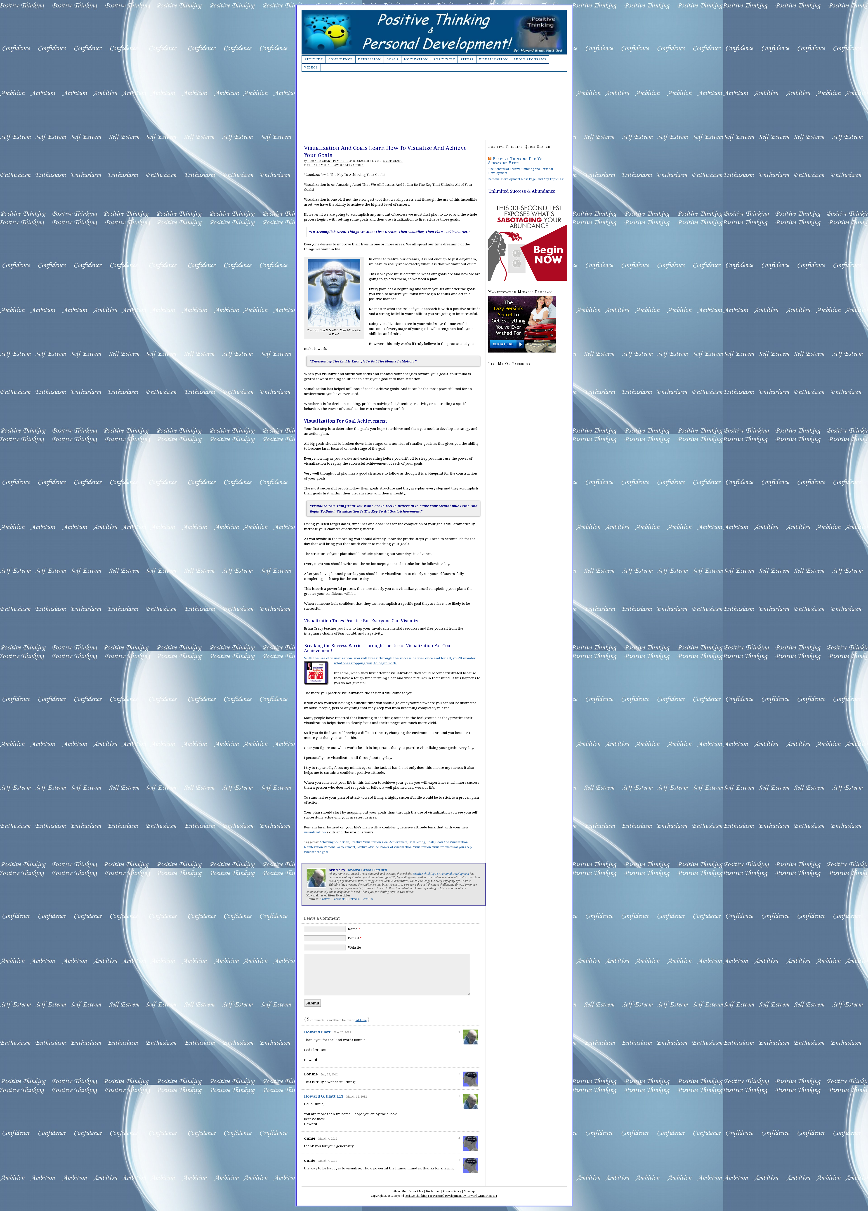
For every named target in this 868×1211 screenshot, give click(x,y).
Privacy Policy (452, 1191)
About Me (399, 1191)
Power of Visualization (396, 847)
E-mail (355, 938)
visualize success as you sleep (452, 847)
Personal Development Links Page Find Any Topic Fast (526, 179)
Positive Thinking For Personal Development (441, 873)
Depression (369, 59)
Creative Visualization (366, 842)
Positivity (444, 59)
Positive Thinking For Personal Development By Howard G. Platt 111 (434, 32)
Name (354, 929)
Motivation (416, 59)
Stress (467, 59)
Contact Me (415, 1191)
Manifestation (313, 847)
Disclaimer (433, 1191)
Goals (393, 59)
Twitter (325, 899)
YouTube (368, 899)
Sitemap (469, 1191)
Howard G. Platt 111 (323, 1096)
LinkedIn (354, 899)
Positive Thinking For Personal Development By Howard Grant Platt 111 (451, 1195)
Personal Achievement (339, 847)
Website (354, 947)
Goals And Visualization (451, 842)
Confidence (340, 59)
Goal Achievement (394, 842)
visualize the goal (316, 852)
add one (361, 1020)
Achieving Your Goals (334, 842)
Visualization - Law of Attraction (335, 165)
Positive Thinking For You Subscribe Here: (516, 161)
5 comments (393, 161)
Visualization (493, 59)
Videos (311, 67)
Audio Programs (530, 59)
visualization (315, 832)
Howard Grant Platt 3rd (328, 161)
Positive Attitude (367, 847)
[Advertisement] (434, 105)
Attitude (313, 59)
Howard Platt (317, 1032)
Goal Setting (417, 842)
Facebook (339, 899)
